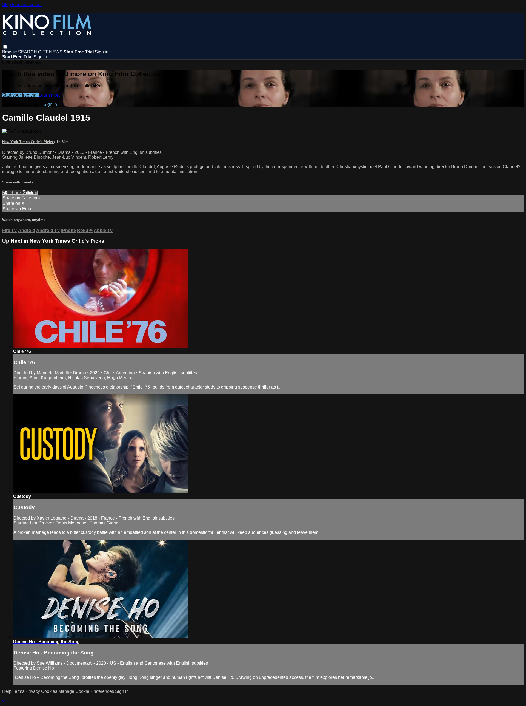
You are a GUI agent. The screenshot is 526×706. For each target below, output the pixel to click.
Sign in (101, 52)
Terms (19, 691)
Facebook (12, 192)
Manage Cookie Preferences (86, 691)
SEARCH (27, 52)
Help (7, 691)
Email (32, 192)
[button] (5, 47)
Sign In (40, 57)
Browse (10, 52)
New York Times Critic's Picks (28, 142)
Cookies (49, 691)
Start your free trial (20, 95)
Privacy (33, 691)
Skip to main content (22, 4)
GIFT (43, 52)
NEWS (55, 52)
